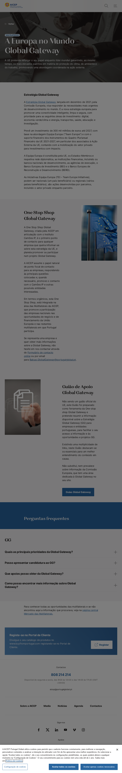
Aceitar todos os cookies (63, 767)
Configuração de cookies (15, 767)
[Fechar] (117, 749)
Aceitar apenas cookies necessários (99, 767)
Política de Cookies (14, 761)
